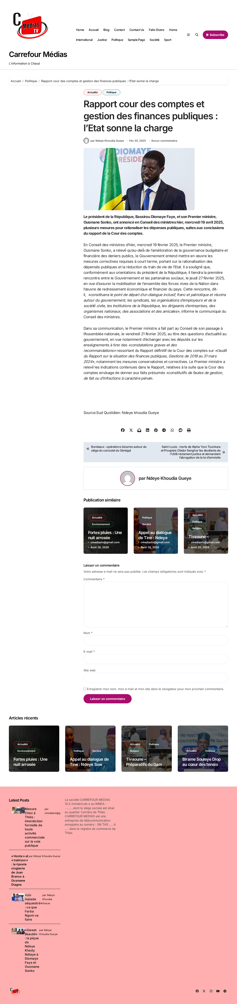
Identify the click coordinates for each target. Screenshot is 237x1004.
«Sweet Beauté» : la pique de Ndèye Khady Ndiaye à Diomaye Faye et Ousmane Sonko (32, 950)
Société (154, 40)
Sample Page (136, 40)
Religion (196, 528)
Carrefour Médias (38, 54)
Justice (102, 40)
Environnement (101, 524)
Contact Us (136, 30)
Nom (88, 633)
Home (80, 30)
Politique (117, 40)
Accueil (94, 30)
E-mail (89, 651)
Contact (119, 30)
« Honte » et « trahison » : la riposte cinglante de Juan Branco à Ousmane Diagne (19, 870)
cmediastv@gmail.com (105, 542)
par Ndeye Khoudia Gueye (107, 140)
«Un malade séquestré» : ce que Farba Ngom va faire (33, 907)
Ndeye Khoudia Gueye (168, 478)
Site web (90, 670)
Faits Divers (156, 30)
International (84, 40)
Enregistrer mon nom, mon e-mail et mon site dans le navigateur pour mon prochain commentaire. (155, 689)
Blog (106, 30)
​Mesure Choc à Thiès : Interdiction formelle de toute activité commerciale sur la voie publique (35, 827)
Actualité (92, 92)
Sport (167, 40)
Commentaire (94, 579)
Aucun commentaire (164, 140)
